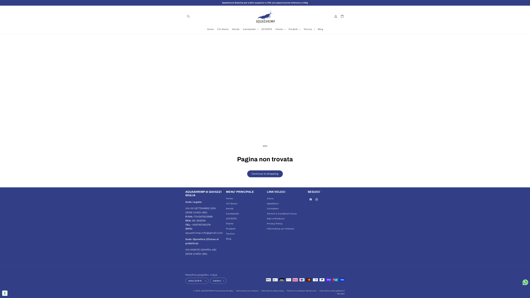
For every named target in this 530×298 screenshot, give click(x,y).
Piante (229, 223)
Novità (229, 208)
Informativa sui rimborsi (280, 229)
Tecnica (230, 233)
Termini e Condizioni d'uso (282, 213)
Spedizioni (273, 203)
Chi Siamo (232, 203)
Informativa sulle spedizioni (332, 291)
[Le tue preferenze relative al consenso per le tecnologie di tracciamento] (4, 293)
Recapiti (341, 294)
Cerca (270, 198)
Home (229, 198)
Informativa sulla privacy (272, 291)
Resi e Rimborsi (275, 218)
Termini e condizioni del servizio (301, 291)
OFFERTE (231, 218)
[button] (188, 16)
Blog (228, 239)
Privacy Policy (275, 223)
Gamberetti (232, 213)
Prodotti (230, 229)
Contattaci (273, 208)
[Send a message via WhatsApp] (525, 282)
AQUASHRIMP (207, 291)
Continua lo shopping (265, 173)
